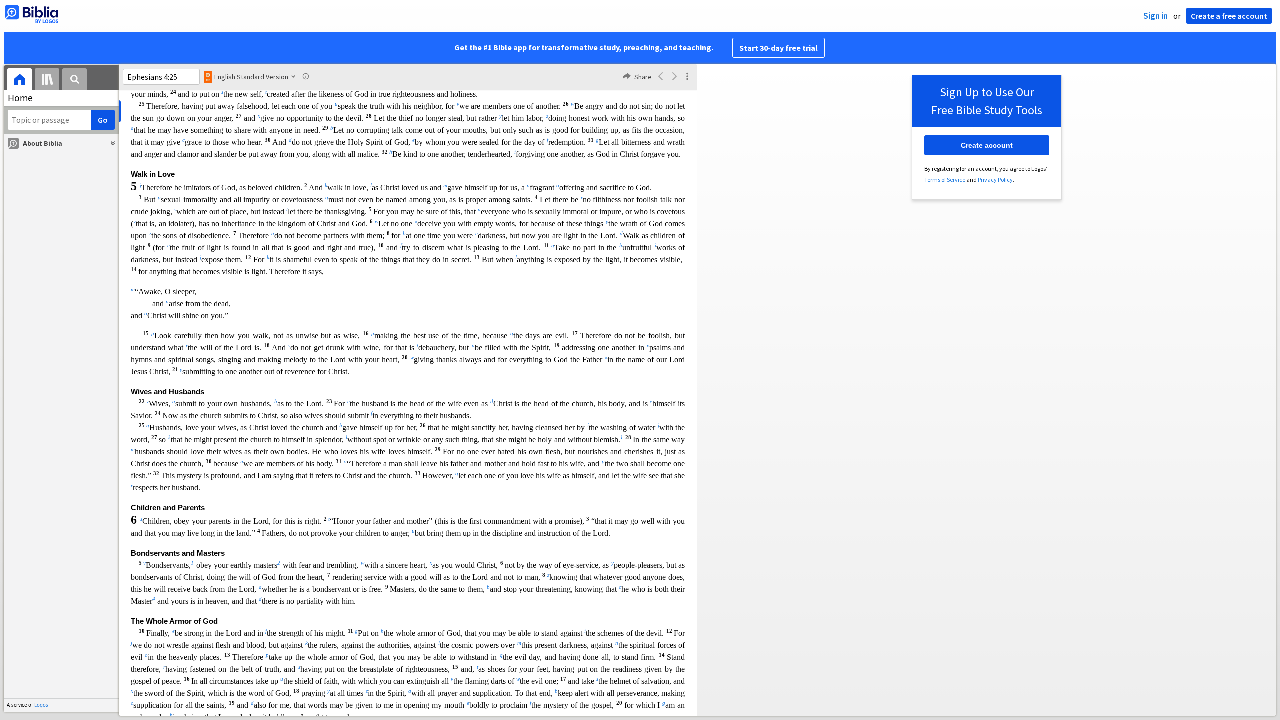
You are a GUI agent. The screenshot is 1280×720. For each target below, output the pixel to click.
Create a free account (1229, 16)
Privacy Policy (995, 180)
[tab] (20, 80)
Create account (987, 146)
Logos (41, 705)
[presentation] (20, 80)
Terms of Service (945, 180)
